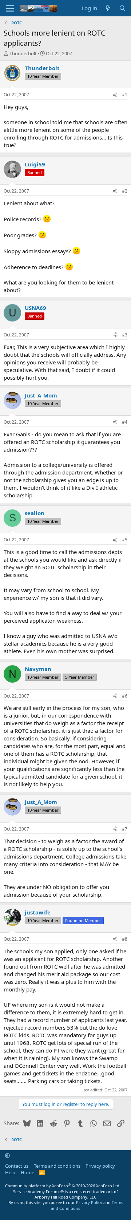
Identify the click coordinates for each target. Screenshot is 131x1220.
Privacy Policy (89, 1202)
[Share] (114, 95)
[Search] (122, 8)
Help (10, 1172)
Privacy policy (100, 1166)
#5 (124, 540)
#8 (124, 939)
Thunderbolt (23, 53)
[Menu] (10, 8)
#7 (124, 829)
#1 (124, 95)
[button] (7, 1156)
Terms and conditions (57, 1166)
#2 (124, 191)
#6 (124, 696)
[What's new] (108, 8)
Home (27, 1172)
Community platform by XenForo (62, 1185)
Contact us (16, 1166)
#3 (124, 335)
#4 (124, 422)
